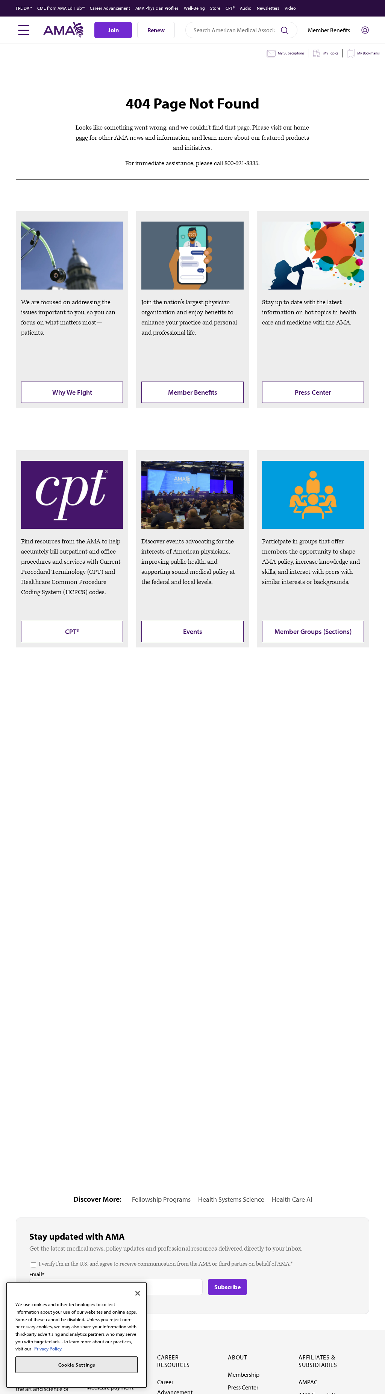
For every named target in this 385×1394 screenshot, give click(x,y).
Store (215, 8)
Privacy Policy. (48, 1349)
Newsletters (268, 8)
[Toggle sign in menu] (365, 30)
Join (113, 30)
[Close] (137, 1293)
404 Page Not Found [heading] (192, 103)
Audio (246, 8)
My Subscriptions (291, 53)
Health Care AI (292, 1199)
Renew (156, 30)
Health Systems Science (231, 1199)
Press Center (313, 392)
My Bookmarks (368, 53)
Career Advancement (110, 8)
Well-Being (194, 8)
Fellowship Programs (161, 1199)
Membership (243, 1374)
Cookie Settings (76, 1365)
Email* (36, 1274)
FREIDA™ (24, 8)
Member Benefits (192, 392)
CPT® (230, 8)
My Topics (330, 53)
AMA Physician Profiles (157, 8)
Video (290, 8)
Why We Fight (72, 392)
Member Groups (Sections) (313, 631)
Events (192, 631)
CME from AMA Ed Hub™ (61, 8)
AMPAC (308, 1382)
